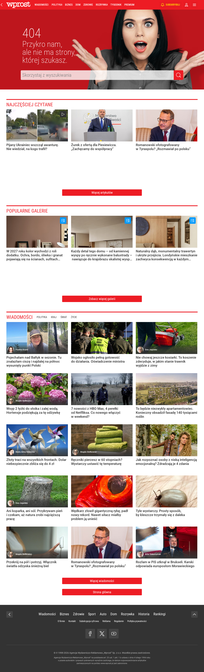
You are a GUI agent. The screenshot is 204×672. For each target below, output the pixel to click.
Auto (103, 614)
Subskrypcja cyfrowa (89, 621)
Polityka (57, 4)
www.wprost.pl (107, 663)
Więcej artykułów (102, 192)
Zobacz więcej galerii (102, 299)
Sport (92, 614)
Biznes (69, 4)
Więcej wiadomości (102, 581)
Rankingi (159, 614)
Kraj (54, 317)
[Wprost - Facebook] (90, 633)
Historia (143, 614)
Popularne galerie (27, 211)
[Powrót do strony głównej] (9, 614)
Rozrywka (102, 4)
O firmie (61, 621)
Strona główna (102, 592)
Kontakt (72, 621)
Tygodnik (115, 4)
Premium (129, 4)
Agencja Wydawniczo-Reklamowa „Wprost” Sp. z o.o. (95, 653)
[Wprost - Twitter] (102, 633)
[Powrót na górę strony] (194, 614)
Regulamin (119, 621)
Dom (78, 4)
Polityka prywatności (136, 621)
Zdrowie (88, 4)
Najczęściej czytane (29, 104)
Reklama (106, 621)
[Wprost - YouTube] (114, 633)
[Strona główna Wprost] (18, 5)
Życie (74, 317)
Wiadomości (41, 4)
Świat (64, 317)
